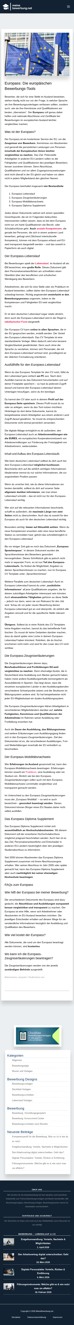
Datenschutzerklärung (36, 1317)
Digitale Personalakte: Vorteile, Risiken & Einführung (38, 1158)
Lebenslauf (42, 263)
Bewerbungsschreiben (23, 1095)
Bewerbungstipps (20, 1065)
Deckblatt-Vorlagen (21, 1089)
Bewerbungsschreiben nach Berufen (30, 1124)
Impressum (57, 1317)
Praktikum (31, 772)
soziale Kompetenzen (49, 228)
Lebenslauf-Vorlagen (22, 1100)
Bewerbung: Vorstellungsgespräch (29, 1113)
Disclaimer (16, 1317)
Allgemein (17, 1060)
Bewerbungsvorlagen (22, 1083)
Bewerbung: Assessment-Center (28, 1118)
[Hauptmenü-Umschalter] (68, 6)
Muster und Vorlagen (22, 1071)
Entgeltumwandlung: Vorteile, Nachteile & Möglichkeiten (40, 1147)
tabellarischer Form (16, 322)
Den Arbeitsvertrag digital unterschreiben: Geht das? (38, 1152)
